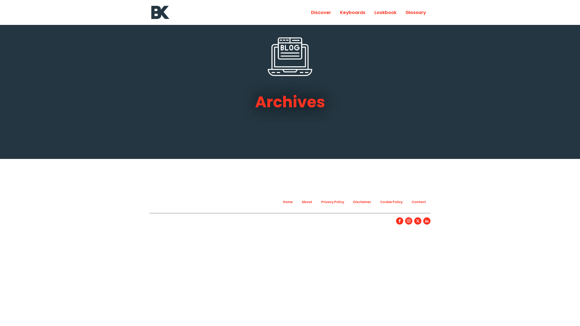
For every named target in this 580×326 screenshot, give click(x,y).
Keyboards (352, 12)
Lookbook (385, 12)
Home (288, 202)
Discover (321, 12)
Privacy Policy (332, 202)
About (307, 202)
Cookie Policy (391, 202)
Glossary (416, 12)
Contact (419, 202)
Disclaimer (362, 202)
